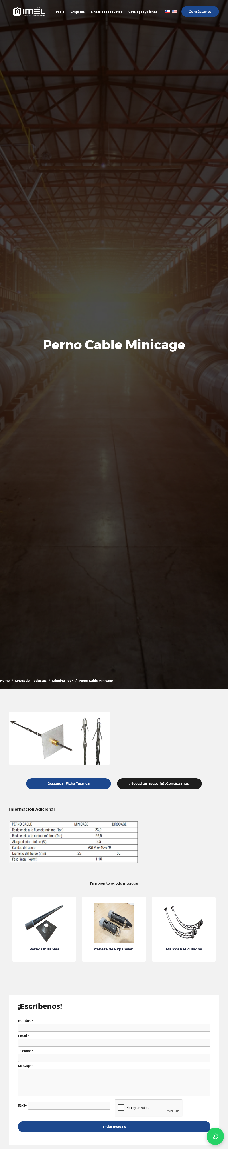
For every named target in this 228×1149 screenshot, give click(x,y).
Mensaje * (25, 1066)
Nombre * (25, 1021)
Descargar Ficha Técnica (68, 783)
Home (5, 681)
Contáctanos (200, 12)
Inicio (60, 12)
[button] (215, 1136)
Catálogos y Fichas (142, 12)
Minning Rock (62, 681)
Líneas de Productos (106, 12)
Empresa (78, 12)
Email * (23, 1036)
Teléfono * (25, 1051)
